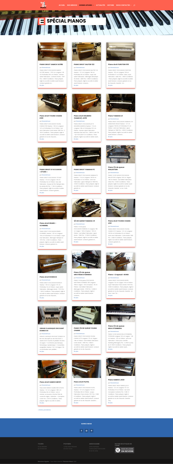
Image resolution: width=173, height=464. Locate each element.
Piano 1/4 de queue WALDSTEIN (116, 168)
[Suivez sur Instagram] (86, 431)
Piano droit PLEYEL (81, 382)
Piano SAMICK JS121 (116, 380)
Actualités (100, 5)
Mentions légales (43, 461)
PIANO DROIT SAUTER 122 (84, 64)
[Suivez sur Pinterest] (91, 431)
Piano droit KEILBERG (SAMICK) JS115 (82, 117)
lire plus (42, 85)
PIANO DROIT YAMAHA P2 (84, 169)
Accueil (62, 5)
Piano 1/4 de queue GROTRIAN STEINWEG (83, 273)
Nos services (72, 5)
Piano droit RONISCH (48, 277)
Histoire (110, 5)
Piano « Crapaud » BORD (118, 274)
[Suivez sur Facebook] (81, 431)
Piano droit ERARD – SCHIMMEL (48, 224)
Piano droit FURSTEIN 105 (118, 64)
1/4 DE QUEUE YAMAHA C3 (84, 221)
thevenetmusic (46, 67)
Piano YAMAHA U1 (115, 116)
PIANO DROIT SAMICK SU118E (51, 64)
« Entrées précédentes (44, 410)
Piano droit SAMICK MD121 (50, 382)
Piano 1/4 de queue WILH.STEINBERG (116, 327)
